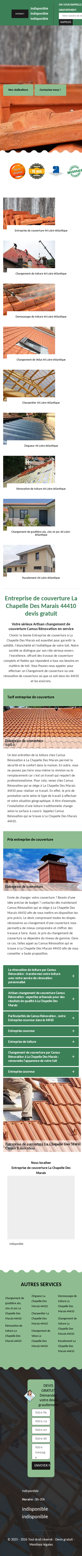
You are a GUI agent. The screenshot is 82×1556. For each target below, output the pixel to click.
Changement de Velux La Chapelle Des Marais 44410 (41, 1338)
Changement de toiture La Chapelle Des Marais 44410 (67, 1326)
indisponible (39, 8)
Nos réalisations (18, 90)
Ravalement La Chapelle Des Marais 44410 (67, 1346)
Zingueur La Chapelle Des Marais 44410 (40, 1301)
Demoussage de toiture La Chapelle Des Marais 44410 (67, 1304)
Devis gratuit (64, 1539)
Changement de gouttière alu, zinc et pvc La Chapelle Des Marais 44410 (14, 1308)
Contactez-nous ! (50, 90)
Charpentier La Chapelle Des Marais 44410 (40, 1318)
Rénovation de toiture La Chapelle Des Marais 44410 (13, 1333)
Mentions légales (41, 1544)
